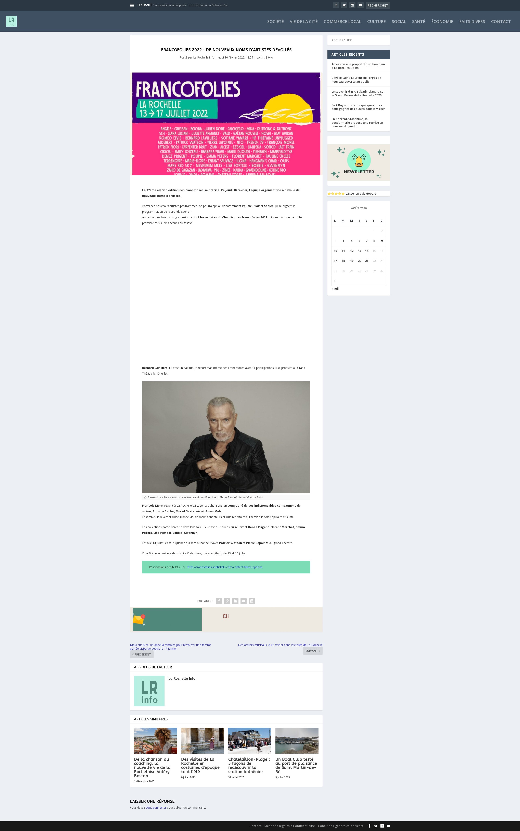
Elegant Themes (156, 826)
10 (335, 251)
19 (351, 261)
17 (335, 261)
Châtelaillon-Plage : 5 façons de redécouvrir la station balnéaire (249, 765)
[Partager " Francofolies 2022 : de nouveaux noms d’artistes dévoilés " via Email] (243, 601)
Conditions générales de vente (341, 826)
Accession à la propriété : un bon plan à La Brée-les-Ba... (192, 5)
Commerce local (342, 22)
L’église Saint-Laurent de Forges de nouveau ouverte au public (356, 79)
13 (359, 251)
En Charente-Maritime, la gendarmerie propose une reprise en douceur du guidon (357, 122)
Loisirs (260, 57)
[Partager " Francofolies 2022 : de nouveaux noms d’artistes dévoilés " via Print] (252, 601)
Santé (418, 22)
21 (366, 261)
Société (275, 22)
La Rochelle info (203, 57)
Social (399, 22)
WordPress (197, 826)
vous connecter (156, 807)
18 (343, 261)
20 (359, 261)
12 (351, 251)
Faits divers (472, 22)
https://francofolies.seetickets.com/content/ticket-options (224, 567)
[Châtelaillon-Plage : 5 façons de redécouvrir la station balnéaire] (249, 741)
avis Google (368, 193)
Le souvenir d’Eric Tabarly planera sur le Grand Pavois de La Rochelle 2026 (358, 93)
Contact (501, 22)
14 (366, 251)
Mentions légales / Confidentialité (289, 826)
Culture (376, 22)
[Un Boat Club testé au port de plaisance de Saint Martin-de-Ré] (296, 741)
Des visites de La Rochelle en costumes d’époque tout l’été (200, 765)
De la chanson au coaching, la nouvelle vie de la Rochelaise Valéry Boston (152, 767)
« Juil (335, 288)
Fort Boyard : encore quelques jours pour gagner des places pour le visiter (358, 107)
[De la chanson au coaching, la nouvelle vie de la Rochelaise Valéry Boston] (155, 741)
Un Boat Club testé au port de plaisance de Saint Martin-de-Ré (296, 765)
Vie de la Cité (304, 22)
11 (343, 251)
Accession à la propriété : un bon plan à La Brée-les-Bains (358, 66)
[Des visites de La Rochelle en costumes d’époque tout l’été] (202, 741)
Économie (442, 22)
